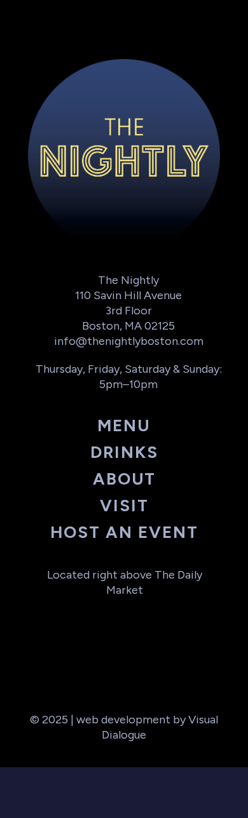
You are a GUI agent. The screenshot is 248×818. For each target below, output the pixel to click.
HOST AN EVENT (124, 532)
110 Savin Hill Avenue (128, 295)
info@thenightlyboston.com (128, 341)
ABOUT (124, 479)
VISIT (124, 505)
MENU (124, 425)
